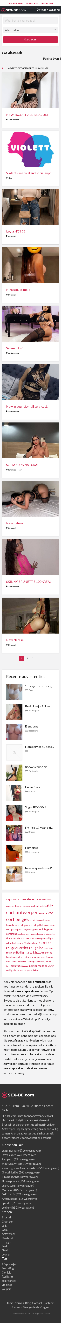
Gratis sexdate (13, 938)
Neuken (19, 1303)
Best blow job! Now (37, 706)
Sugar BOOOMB (36, 807)
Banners (17, 1307)
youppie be (32, 970)
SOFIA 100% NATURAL (22, 465)
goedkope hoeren (24, 934)
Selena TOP (14, 348)
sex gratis (16, 965)
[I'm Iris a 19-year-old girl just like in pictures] (14, 833)
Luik (4, 1225)
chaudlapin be (40, 906)
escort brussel (36, 919)
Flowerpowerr (10, 1181)
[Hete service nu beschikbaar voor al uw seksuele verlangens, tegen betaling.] (14, 752)
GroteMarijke (10, 1172)
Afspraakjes (11, 899)
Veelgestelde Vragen (36, 1307)
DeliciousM (8, 1194)
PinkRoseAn (9, 1176)
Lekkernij (7, 1207)
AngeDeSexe (9, 1198)
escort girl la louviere (40, 925)
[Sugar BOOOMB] (14, 812)
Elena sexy (31, 726)
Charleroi (7, 1221)
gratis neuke (49, 934)
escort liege (42, 929)
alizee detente (28, 899)
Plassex (35, 943)
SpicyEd (6, 1203)
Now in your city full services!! (27, 406)
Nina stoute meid (18, 289)
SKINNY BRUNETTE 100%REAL (29, 581)
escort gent (22, 924)
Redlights (22, 952)
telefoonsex (9, 1280)
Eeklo (5, 1246)
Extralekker (9, 1155)
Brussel (12, 236)
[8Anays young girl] (14, 772)
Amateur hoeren (14, 906)
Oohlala (6, 1272)
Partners (49, 1303)
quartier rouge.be (29, 947)
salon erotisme (24, 957)
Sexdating (47, 3)
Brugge (6, 1242)
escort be (43, 913)
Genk (5, 1229)
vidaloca (7, 1284)
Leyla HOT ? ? (15, 231)
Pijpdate (28, 943)
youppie (23, 970)
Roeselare (33, 730)
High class (31, 847)
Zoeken (31, 39)
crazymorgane (11, 1150)
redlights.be (35, 952)
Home (9, 1303)
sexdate (14, 962)
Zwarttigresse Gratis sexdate (20, 1168)
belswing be (28, 906)
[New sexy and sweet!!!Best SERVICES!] (14, 873)
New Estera (14, 523)
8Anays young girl (36, 767)
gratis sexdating (27, 938)
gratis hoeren (37, 934)
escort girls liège (27, 929)
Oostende (33, 771)
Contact (37, 1303)
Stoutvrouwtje (11, 1163)
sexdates (22, 962)
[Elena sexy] (14, 732)
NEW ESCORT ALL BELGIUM (27, 114)
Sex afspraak (15, 3)
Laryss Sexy (32, 787)
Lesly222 (7, 1185)
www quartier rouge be (34, 965)
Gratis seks (32, 3)
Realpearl (7, 1159)
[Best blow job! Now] (14, 711)
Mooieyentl (9, 1190)
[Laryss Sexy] (14, 792)
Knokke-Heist (15, 470)
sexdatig (30, 962)
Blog (28, 1303)
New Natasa (15, 640)
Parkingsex (17, 943)
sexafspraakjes (38, 957)
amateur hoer (45, 900)
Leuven (6, 1254)
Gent (10, 178)
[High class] (14, 853)
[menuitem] (16, 3)
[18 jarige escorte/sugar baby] (14, 691)
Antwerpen (14, 119)
